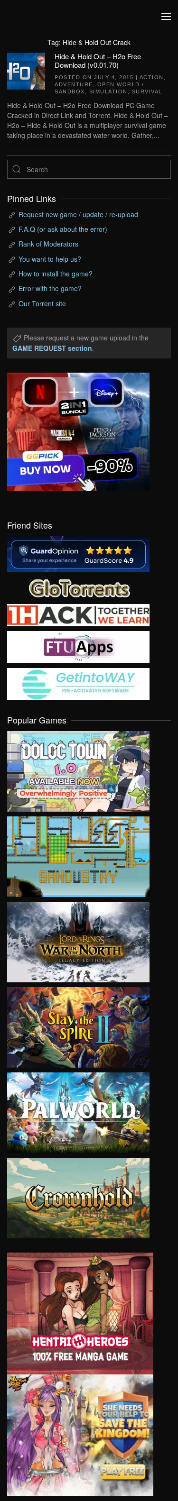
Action (152, 77)
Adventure (74, 84)
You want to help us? (50, 259)
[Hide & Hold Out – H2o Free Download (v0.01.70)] (26, 69)
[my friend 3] (78, 614)
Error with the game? (50, 288)
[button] (166, 16)
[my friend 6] (78, 646)
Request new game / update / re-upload (78, 214)
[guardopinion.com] (78, 553)
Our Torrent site (42, 303)
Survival (147, 91)
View (78, 769)
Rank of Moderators (48, 243)
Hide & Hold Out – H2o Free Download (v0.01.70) (98, 60)
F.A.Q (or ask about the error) (63, 229)
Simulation (108, 91)
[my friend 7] (78, 683)
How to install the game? (56, 273)
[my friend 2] (78, 587)
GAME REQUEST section (52, 348)
